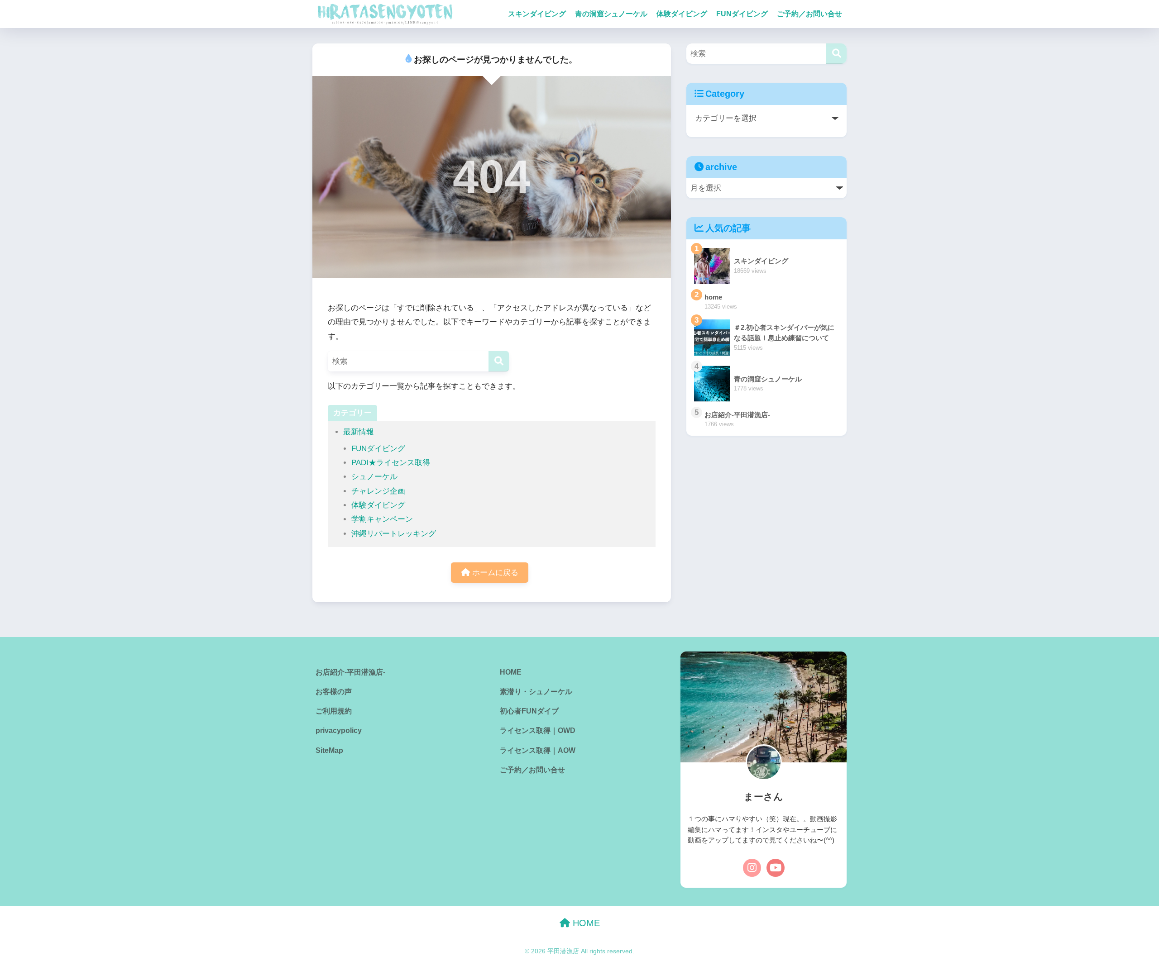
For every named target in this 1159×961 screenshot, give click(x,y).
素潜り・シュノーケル (536, 691)
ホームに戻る (494, 572)
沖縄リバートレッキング (393, 533)
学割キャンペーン (382, 519)
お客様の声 (334, 691)
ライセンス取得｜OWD (537, 730)
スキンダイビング (537, 14)
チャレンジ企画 (378, 491)
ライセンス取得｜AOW (537, 750)
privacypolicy (339, 730)
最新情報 (358, 432)
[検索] (499, 361)
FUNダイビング (742, 14)
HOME (511, 672)
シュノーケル (374, 476)
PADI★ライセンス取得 (390, 462)
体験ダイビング (681, 14)
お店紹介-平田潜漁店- (350, 672)
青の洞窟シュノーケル (611, 14)
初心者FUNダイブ (529, 711)
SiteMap (329, 750)
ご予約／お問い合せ (809, 14)
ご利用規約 (334, 711)
